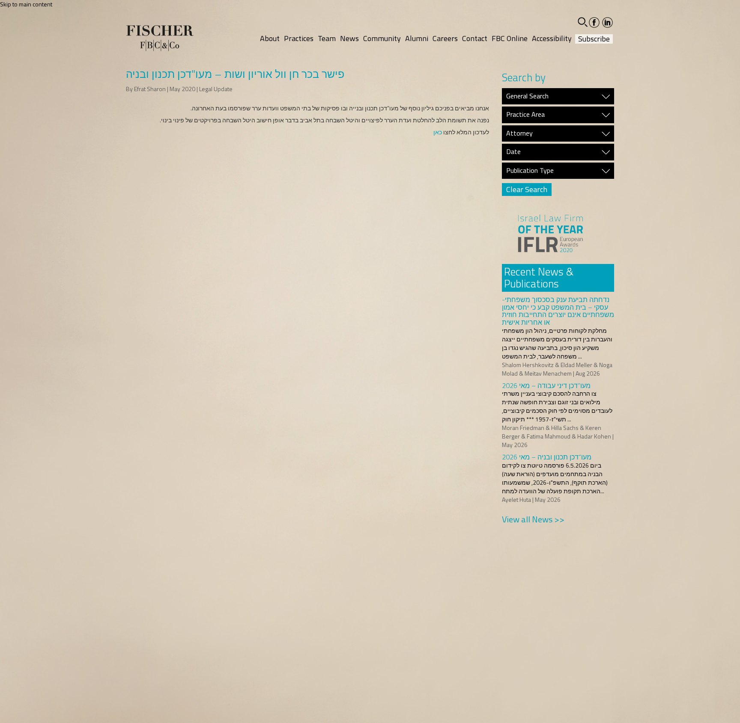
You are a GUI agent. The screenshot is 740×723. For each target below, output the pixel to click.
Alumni (416, 38)
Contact (474, 38)
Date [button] (513, 152)
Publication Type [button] (530, 171)
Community (382, 38)
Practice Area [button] (525, 115)
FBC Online (510, 38)
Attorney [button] (519, 133)
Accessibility (552, 38)
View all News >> (533, 519)
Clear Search (526, 189)
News (349, 38)
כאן (437, 131)
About (270, 38)
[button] (583, 22)
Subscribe (594, 39)
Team (327, 38)
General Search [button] (527, 96)
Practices (298, 38)
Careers (445, 38)
